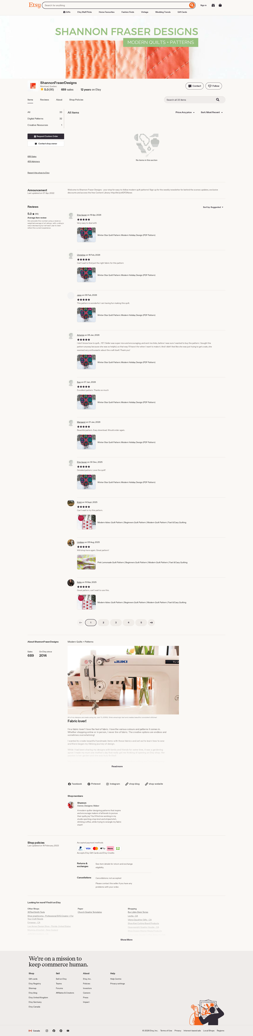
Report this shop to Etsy (38, 173)
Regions (220, 1030)
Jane (79, 295)
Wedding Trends (163, 12)
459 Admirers (34, 161)
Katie (79, 582)
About (59, 99)
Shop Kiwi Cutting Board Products (143, 923)
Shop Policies (76, 99)
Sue (79, 382)
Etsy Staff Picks (84, 12)
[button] (195, 86)
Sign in (203, 5)
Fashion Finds (128, 12)
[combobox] (115, 5)
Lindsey (80, 542)
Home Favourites (106, 12)
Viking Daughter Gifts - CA (140, 920)
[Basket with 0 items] (220, 5)
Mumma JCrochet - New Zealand (43, 930)
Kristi (79, 502)
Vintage (144, 12)
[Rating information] (42, 89)
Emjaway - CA (34, 922)
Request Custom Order (47, 136)
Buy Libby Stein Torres (138, 912)
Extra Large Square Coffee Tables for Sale (147, 934)
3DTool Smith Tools (36, 912)
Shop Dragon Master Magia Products (145, 931)
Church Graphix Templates (90, 912)
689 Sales (32, 156)
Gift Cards (182, 12)
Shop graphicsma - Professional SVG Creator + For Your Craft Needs (50, 917)
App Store (38, 1017)
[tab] (46, 112)
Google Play (61, 1017)
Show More (126, 939)
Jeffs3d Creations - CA (38, 934)
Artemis (80, 335)
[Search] (192, 5)
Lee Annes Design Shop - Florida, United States (49, 926)
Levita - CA (133, 916)
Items (30, 99)
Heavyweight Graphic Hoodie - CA (143, 927)
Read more (117, 766)
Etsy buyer (82, 215)
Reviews (44, 99)
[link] (80, 622)
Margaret (81, 422)
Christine (81, 255)
